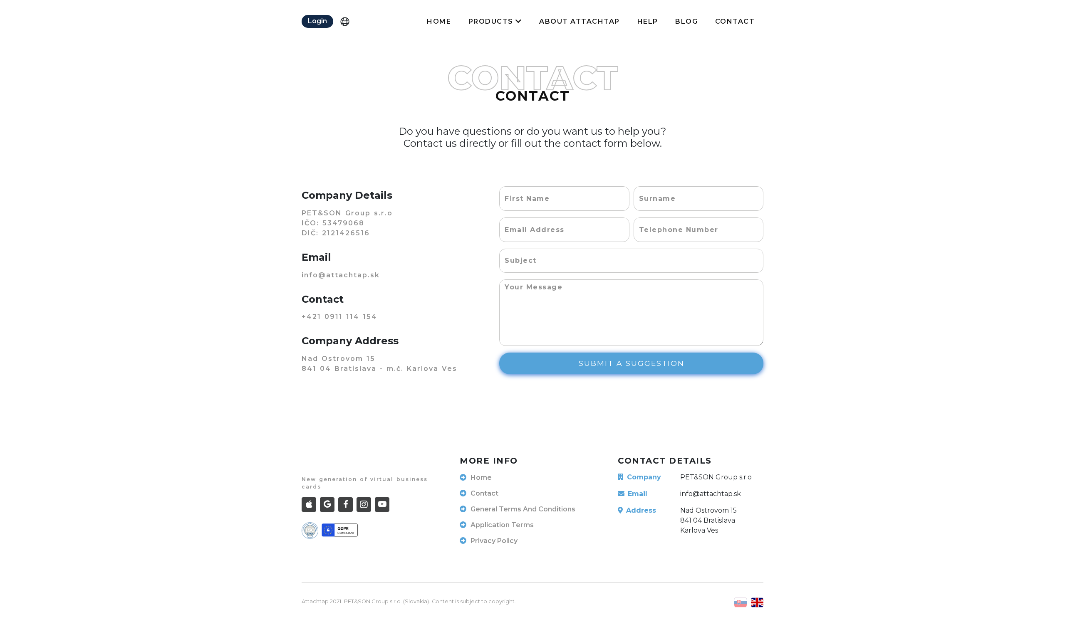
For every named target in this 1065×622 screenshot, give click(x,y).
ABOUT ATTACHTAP (579, 21)
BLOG (686, 21)
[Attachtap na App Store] (309, 504)
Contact (484, 493)
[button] (317, 21)
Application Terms (502, 525)
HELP (647, 21)
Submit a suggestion (631, 363)
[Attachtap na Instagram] (364, 504)
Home (481, 477)
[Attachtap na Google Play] (327, 504)
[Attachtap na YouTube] (382, 504)
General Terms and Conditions (523, 509)
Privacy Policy (494, 541)
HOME (439, 21)
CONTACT (735, 21)
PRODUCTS (492, 21)
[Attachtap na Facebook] (345, 504)
